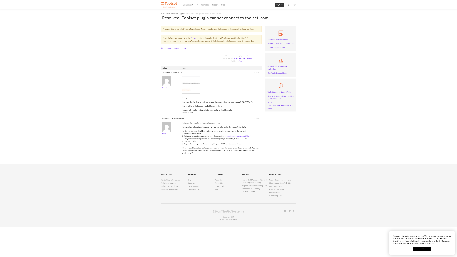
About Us (218, 180)
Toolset (169, 5)
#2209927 (257, 118)
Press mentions (193, 186)
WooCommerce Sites (276, 189)
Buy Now (279, 5)
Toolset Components (168, 183)
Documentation (189, 5)
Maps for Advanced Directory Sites (254, 185)
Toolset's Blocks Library (169, 186)
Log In (294, 5)
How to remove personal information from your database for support (280, 105)
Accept (422, 249)
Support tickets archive (276, 47)
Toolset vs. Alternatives (169, 189)
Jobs (216, 189)
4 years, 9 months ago (245, 58)
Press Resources (193, 189)
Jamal (241, 61)
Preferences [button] (430, 243)
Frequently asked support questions (281, 43)
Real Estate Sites (275, 186)
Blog (223, 5)
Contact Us (219, 183)
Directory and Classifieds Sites (280, 183)
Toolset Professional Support (175, 14)
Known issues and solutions (278, 39)
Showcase (205, 5)
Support (215, 5)
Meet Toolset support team (277, 73)
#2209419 (257, 72)
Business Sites (274, 192)
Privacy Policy (220, 186)
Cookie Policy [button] (440, 241)
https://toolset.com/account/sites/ (237, 136)
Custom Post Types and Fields (280, 180)
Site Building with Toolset (170, 180)
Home (162, 14)
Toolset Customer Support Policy (280, 92)
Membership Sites (275, 195)
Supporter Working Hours (175, 48)
